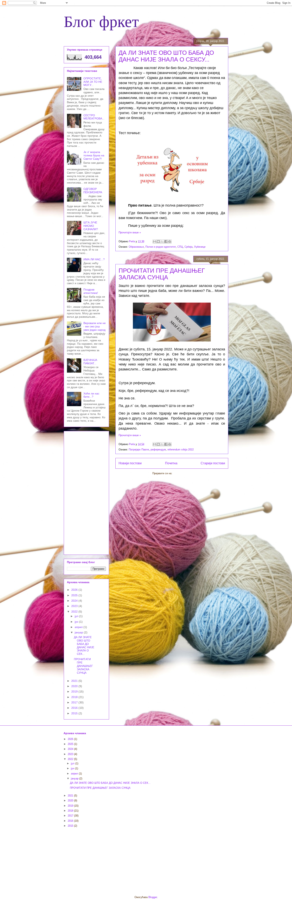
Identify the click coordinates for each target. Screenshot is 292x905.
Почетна (171, 463)
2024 (74, 600)
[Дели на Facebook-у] (166, 241)
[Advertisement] (86, 492)
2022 (74, 611)
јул (77, 616)
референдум (158, 449)
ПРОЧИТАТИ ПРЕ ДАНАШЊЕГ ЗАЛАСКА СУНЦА (162, 274)
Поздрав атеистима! (90, 291)
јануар (79, 632)
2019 (74, 691)
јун (77, 621)
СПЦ (180, 246)
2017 (74, 702)
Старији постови (213, 463)
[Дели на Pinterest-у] (170, 241)
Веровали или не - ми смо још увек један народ (94, 326)
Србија (188, 246)
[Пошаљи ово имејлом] (155, 241)
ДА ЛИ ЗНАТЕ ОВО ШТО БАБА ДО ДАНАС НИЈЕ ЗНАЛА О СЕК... (84, 645)
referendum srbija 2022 (180, 449)
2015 (74, 713)
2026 (74, 589)
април (79, 627)
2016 (74, 707)
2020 (74, 686)
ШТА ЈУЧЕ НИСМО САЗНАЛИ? (90, 226)
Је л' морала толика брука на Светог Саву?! (93, 155)
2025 (74, 595)
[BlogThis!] (158, 241)
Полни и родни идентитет (160, 246)
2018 (74, 697)
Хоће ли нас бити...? (91, 395)
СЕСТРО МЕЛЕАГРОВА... (93, 117)
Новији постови (130, 463)
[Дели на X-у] (162, 241)
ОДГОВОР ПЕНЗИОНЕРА (92, 190)
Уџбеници (199, 246)
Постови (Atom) (182, 473)
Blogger (152, 897)
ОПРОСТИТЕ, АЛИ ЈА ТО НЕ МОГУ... (92, 82)
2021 (74, 680)
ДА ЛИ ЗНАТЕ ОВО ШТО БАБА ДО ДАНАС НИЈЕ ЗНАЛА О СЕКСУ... (166, 56)
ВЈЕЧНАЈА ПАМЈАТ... (90, 361)
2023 (74, 606)
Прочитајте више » (130, 232)
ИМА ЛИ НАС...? (94, 259)
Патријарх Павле (139, 449)
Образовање (136, 246)
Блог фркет (101, 20)
